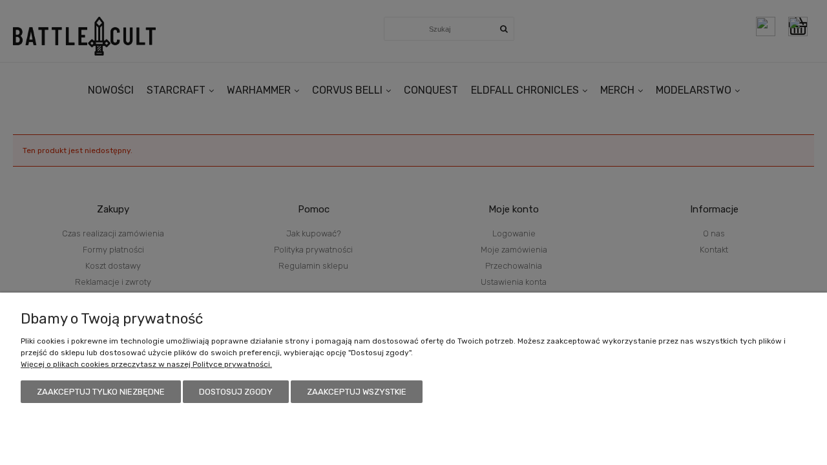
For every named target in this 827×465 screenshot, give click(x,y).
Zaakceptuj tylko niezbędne (101, 392)
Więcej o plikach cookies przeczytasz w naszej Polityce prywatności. (146, 364)
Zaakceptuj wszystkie (356, 392)
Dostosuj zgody (236, 392)
